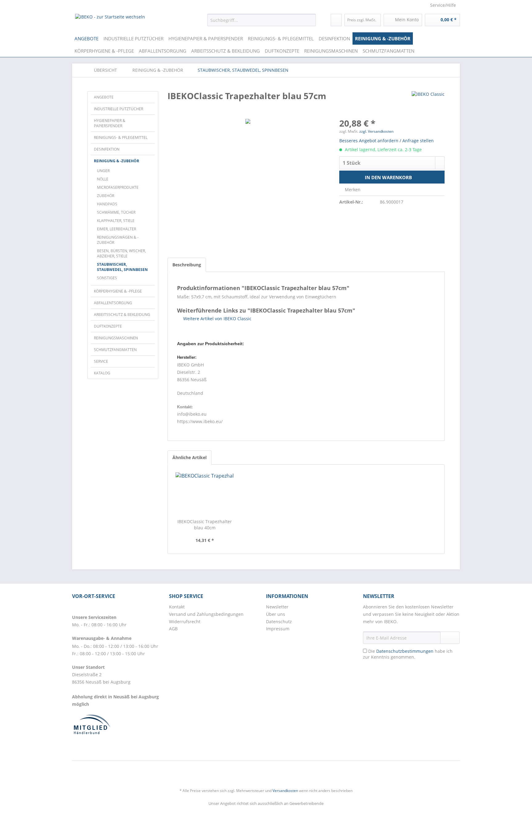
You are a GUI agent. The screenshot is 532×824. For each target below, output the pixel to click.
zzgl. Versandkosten (376, 131)
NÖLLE (102, 179)
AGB (173, 629)
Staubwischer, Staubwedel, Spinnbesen (122, 267)
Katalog (102, 373)
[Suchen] (310, 20)
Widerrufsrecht (184, 621)
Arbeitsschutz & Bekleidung (122, 314)
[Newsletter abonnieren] (450, 638)
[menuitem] (261, 20)
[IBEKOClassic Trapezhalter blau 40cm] (204, 493)
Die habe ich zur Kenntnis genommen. (408, 654)
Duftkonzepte (108, 326)
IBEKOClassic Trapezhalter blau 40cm (204, 525)
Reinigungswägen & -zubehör (118, 240)
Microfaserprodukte (118, 187)
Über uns (275, 614)
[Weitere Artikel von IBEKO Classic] (428, 102)
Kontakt (177, 607)
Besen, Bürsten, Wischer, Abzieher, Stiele (121, 253)
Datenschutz (279, 621)
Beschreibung (186, 265)
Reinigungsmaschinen (116, 338)
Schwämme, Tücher (116, 212)
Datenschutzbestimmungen (404, 651)
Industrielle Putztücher (118, 108)
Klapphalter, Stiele (116, 220)
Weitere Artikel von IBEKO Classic (217, 318)
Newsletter (277, 607)
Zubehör (105, 195)
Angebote (104, 97)
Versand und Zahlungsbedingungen (206, 614)
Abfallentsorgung (113, 302)
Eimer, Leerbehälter (116, 229)
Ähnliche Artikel (189, 457)
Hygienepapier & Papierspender (109, 123)
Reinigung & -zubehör (116, 161)
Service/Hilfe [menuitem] (443, 5)
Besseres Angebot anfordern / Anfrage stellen (386, 140)
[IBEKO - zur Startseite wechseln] (110, 21)
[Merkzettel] (336, 20)
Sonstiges (107, 278)
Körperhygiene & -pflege (118, 291)
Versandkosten (285, 790)
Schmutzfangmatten (115, 349)
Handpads (107, 204)
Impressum (277, 629)
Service (101, 361)
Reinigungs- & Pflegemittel (120, 137)
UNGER (103, 170)
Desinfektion (106, 149)
